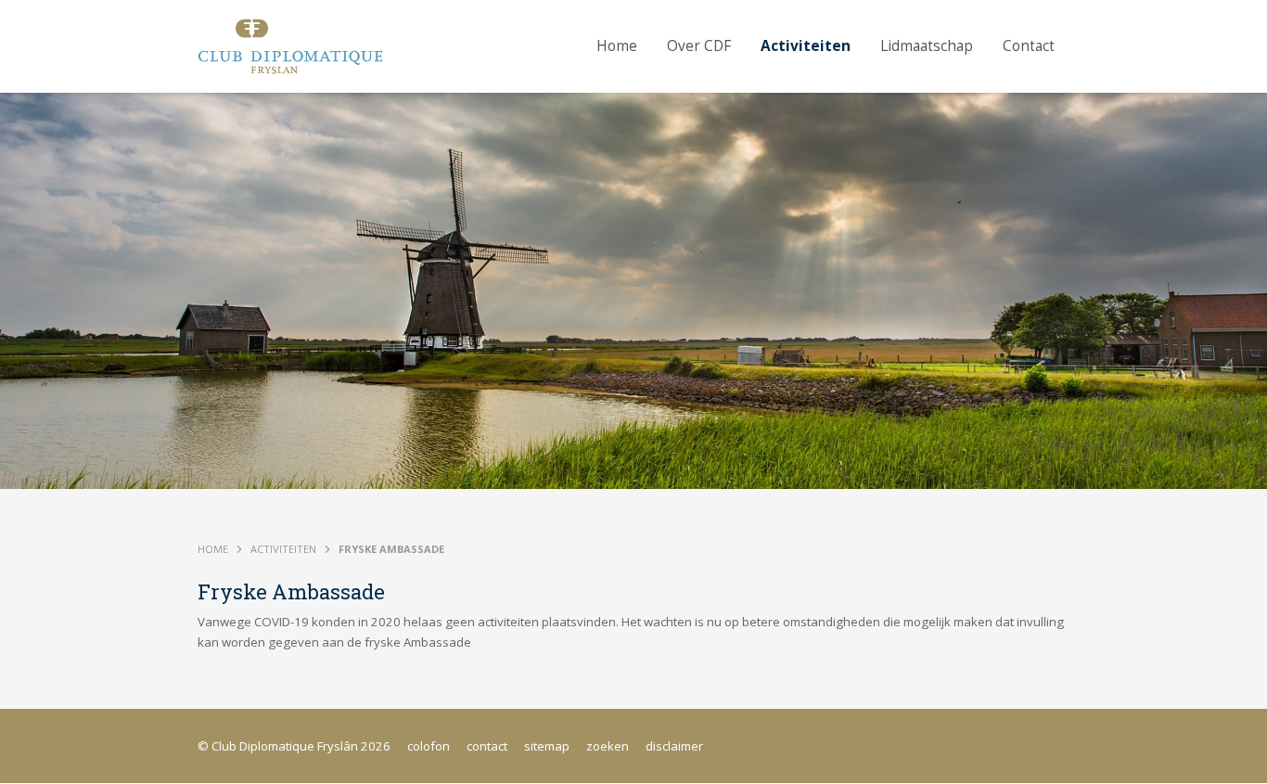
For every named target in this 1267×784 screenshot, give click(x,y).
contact (487, 746)
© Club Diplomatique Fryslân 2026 (294, 746)
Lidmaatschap (926, 46)
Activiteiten (806, 46)
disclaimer (674, 746)
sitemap (547, 746)
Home (616, 46)
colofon (428, 746)
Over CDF (699, 46)
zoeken (607, 746)
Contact (1029, 46)
